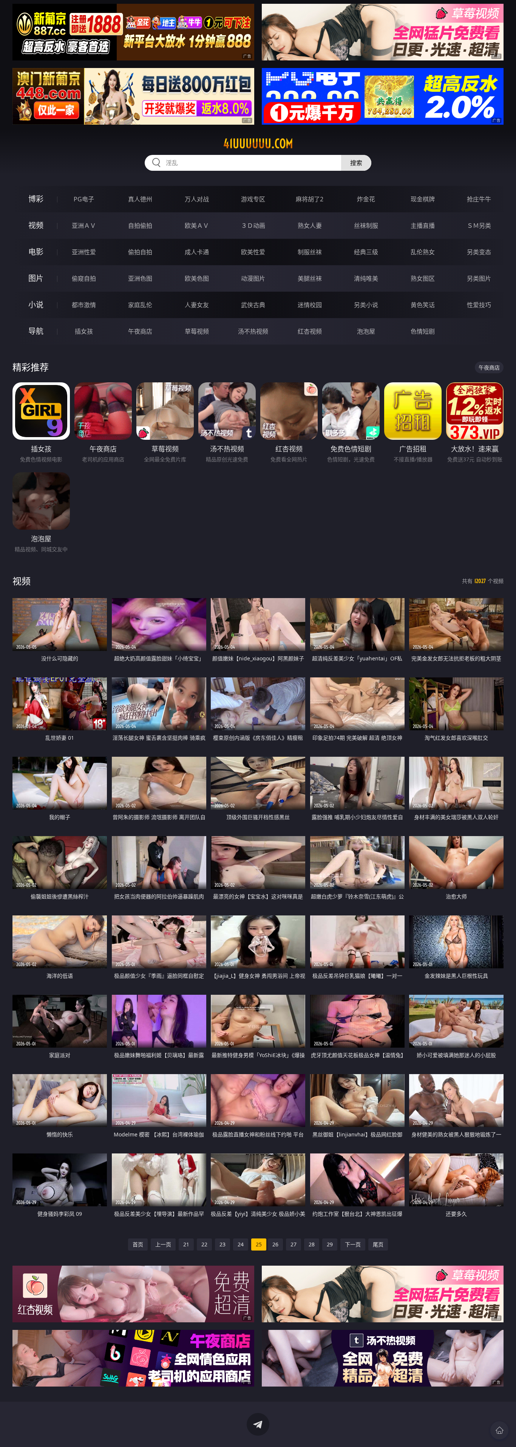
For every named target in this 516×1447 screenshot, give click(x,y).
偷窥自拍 (84, 278)
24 (241, 1244)
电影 (35, 252)
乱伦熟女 (423, 252)
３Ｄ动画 (253, 225)
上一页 (163, 1244)
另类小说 (366, 305)
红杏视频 (310, 331)
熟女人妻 (310, 225)
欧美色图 (197, 278)
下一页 (353, 1244)
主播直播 (423, 225)
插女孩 (84, 331)
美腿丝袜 (310, 278)
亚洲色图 (140, 278)
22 (204, 1244)
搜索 (356, 163)
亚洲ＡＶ (84, 225)
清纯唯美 (366, 278)
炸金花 (366, 199)
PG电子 (84, 199)
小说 (35, 305)
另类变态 (479, 252)
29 (330, 1244)
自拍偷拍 (140, 225)
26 (275, 1244)
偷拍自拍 (140, 252)
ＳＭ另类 (479, 225)
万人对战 (197, 199)
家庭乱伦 (140, 305)
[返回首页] (499, 1430)
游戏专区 (253, 199)
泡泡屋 (366, 331)
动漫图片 (253, 278)
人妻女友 (197, 305)
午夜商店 (140, 331)
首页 (138, 1244)
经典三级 (366, 252)
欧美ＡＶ (197, 225)
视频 (35, 225)
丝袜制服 (366, 225)
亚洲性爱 (84, 252)
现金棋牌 (423, 199)
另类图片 (479, 278)
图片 (35, 278)
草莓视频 (197, 331)
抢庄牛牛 (479, 199)
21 (186, 1244)
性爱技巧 (479, 305)
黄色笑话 (423, 305)
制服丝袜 (310, 252)
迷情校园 (310, 305)
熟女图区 (423, 278)
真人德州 (140, 199)
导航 (35, 331)
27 (293, 1244)
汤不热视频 (253, 331)
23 (222, 1244)
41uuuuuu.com (258, 143)
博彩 (35, 199)
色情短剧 (423, 331)
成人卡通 (197, 252)
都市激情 (84, 305)
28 (312, 1244)
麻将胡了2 (309, 199)
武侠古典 (253, 305)
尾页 (378, 1244)
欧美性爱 (253, 252)
